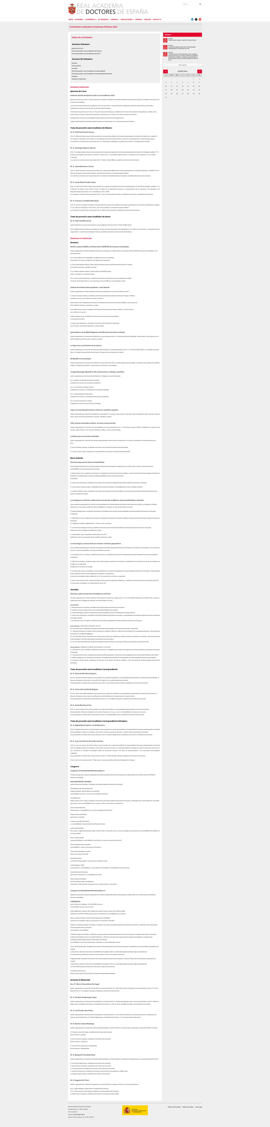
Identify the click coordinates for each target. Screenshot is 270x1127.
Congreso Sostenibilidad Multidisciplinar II (87, 890)
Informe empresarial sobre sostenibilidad (87, 462)
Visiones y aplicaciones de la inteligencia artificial (90, 594)
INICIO (71, 19)
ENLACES (147, 19)
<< (165, 71)
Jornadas (74, 68)
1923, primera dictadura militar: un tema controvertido (93, 423)
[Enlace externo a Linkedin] (192, 19)
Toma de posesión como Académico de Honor (86, 54)
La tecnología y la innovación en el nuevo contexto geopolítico (95, 543)
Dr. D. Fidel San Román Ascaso (82, 132)
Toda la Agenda (182, 65)
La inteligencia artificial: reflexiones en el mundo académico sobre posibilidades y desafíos (107, 500)
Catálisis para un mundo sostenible (84, 436)
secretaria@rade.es (79, 1114)
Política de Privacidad (174, 1107)
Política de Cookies (187, 1107)
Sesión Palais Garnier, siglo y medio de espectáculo (182, 39)
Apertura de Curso (77, 48)
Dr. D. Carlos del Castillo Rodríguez (84, 689)
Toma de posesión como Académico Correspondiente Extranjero (92, 74)
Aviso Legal (198, 1107)
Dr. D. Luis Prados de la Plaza (81, 1010)
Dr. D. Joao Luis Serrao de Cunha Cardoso (86, 741)
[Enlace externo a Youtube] (200, 19)
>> (199, 71)
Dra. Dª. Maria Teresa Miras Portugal (84, 984)
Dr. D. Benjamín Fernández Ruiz (82, 1055)
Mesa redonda (76, 66)
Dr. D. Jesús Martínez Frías (80, 705)
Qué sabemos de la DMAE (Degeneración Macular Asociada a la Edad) (97, 332)
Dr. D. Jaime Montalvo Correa (82, 166)
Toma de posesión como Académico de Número (87, 51)
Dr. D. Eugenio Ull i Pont (79, 1080)
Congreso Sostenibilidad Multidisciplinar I (87, 771)
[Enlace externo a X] (196, 19)
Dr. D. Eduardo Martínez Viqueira (83, 673)
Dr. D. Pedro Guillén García (80, 221)
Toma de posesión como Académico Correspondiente (88, 71)
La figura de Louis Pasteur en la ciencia (85, 345)
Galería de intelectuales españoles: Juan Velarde (89, 287)
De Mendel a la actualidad (80, 358)
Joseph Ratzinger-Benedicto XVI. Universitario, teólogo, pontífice (97, 372)
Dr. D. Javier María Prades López (83, 182)
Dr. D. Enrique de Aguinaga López (83, 997)
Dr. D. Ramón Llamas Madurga (82, 1024)
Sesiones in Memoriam (79, 79)
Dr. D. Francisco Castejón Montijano (84, 201)
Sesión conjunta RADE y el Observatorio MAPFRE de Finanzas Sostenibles (99, 247)
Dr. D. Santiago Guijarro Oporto (83, 148)
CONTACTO (157, 19)
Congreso (75, 76)
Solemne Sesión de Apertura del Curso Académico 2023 (92, 95)
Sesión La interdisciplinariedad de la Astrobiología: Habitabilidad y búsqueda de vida (182, 46)
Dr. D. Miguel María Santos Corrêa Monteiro (87, 725)
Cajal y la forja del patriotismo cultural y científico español (94, 410)
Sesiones (74, 63)
